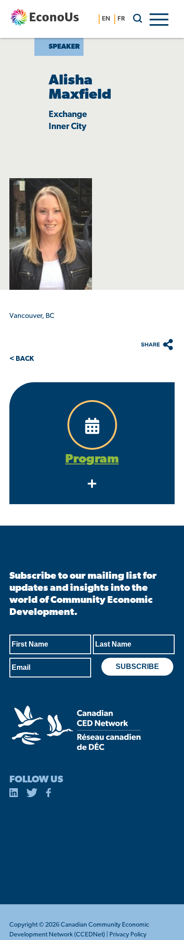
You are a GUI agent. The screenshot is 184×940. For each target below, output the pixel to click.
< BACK (21, 359)
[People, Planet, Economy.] (44, 19)
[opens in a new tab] (13, 794)
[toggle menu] (159, 18)
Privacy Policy (127, 935)
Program (92, 459)
